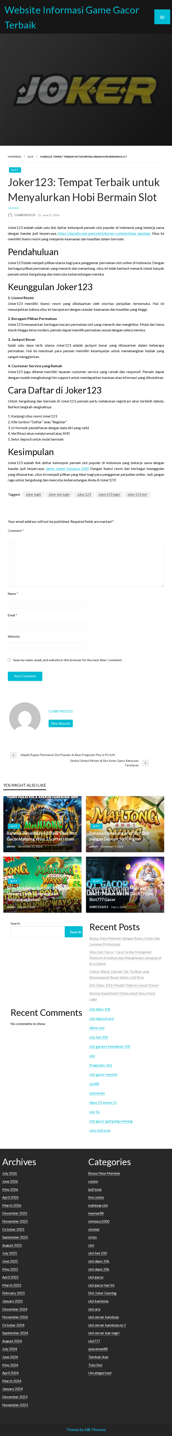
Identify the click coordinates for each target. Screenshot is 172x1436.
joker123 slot (137, 494)
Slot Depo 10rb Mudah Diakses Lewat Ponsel (124, 985)
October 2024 (13, 1325)
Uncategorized (99, 1373)
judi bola (94, 1189)
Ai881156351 (99, 907)
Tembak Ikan (98, 1357)
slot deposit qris (101, 1018)
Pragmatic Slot (100, 1065)
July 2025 (9, 1253)
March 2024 (11, 1381)
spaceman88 (98, 1349)
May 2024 (10, 1365)
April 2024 (10, 1373)
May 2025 (10, 1269)
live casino (96, 1197)
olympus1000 (98, 1221)
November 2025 (15, 1221)
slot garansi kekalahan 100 (109, 1046)
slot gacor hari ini (101, 1285)
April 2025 (10, 1277)
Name (13, 593)
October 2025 (13, 1229)
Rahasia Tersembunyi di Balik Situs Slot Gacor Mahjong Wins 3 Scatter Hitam (42, 836)
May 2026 (10, 1189)
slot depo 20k (98, 1269)
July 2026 (9, 1173)
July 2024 (9, 1349)
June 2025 (10, 1261)
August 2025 (12, 1245)
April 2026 (10, 1197)
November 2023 (15, 1405)
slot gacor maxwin (103, 1074)
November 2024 (15, 1317)
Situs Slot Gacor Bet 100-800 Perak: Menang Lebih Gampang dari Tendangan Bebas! (39, 894)
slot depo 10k (99, 1009)
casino (93, 1181)
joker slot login (59, 494)
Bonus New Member (104, 1173)
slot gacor (96, 1277)
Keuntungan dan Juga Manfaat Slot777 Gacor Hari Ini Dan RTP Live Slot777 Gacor (121, 894)
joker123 (84, 494)
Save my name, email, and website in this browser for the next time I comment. (67, 660)
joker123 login (109, 494)
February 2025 (13, 1293)
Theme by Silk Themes (86, 1429)
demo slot (97, 1027)
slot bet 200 (98, 1037)
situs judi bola (99, 1130)
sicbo (92, 1237)
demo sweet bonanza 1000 (67, 468)
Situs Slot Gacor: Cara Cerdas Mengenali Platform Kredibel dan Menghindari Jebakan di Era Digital (125, 957)
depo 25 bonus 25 (103, 1102)
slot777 (94, 1341)
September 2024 (15, 1333)
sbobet (93, 1229)
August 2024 (12, 1341)
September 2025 (15, 1237)
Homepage (14, 156)
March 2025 (11, 1285)
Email (12, 615)
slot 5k (94, 1112)
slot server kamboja (103, 1317)
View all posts (61, 723)
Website (14, 636)
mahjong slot (98, 1205)
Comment (16, 530)
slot (31, 156)
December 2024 (14, 1309)
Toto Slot (95, 1365)
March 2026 (11, 1205)
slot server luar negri (103, 1333)
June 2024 (10, 1357)
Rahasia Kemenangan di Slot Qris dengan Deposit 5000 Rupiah (119, 836)
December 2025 (14, 1213)
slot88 (94, 1084)
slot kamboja (98, 1301)
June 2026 (10, 1181)
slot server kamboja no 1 (107, 1325)
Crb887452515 (25, 215)
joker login (33, 494)
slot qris (94, 1309)
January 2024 (12, 1388)
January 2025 (12, 1301)
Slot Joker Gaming (102, 1293)
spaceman (97, 1093)
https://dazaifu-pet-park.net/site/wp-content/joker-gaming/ (104, 233)
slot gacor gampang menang (111, 1121)
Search (15, 923)
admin (11, 846)
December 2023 (14, 1397)
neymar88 (96, 1213)
